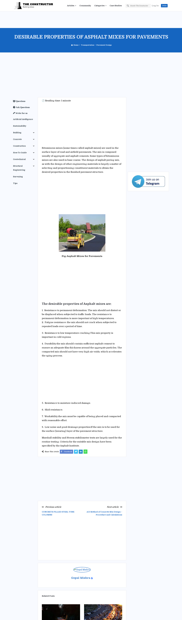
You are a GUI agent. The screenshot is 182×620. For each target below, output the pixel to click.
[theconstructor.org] (26, 5)
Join (164, 6)
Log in (155, 6)
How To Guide (20, 153)
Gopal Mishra (80, 577)
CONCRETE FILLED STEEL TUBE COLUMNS (58, 513)
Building (17, 133)
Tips (15, 183)
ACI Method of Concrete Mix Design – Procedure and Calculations (104, 513)
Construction (19, 146)
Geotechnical (19, 159)
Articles (70, 6)
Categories (99, 6)
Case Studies (116, 6)
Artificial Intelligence (23, 119)
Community (85, 6)
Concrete (17, 139)
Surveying (18, 177)
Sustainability (19, 126)
